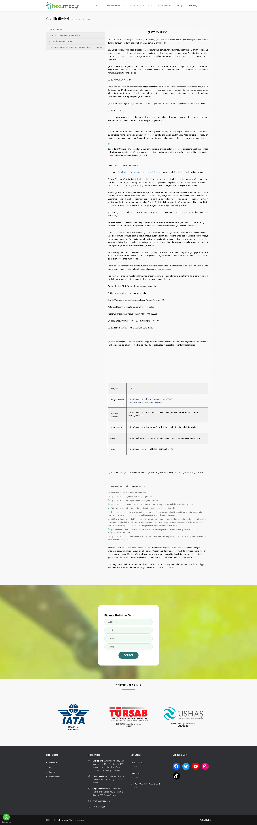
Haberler (52, 772)
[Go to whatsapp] (6, 817)
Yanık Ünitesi (136, 773)
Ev (72, 19)
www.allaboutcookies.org (169, 103)
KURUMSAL (94, 5)
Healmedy (63, 820)
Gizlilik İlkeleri (205, 820)
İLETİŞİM (180, 5)
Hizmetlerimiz (54, 776)
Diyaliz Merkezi (137, 762)
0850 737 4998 (98, 806)
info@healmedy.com (101, 801)
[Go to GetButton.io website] (6, 822)
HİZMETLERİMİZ (114, 5)
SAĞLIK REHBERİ (164, 5)
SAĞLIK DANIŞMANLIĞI (139, 5)
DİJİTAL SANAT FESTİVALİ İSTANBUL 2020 (147, 783)
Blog (50, 767)
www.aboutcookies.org (145, 103)
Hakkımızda (53, 762)
